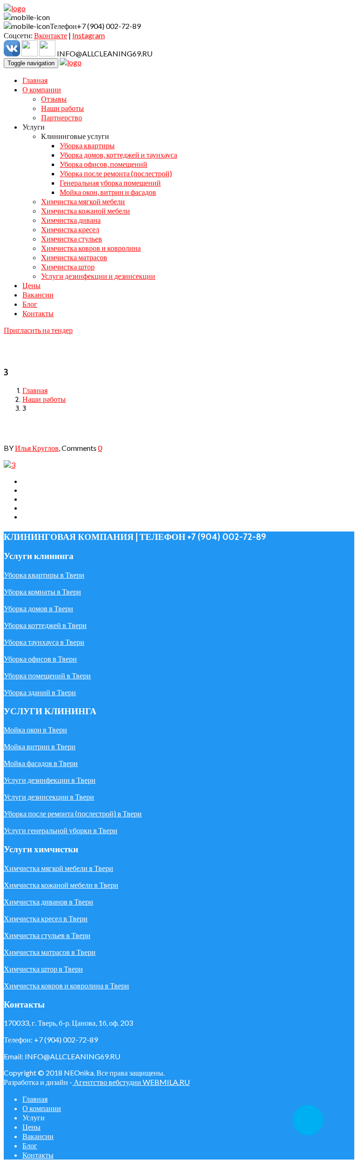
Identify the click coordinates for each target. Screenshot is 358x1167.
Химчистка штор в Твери (43, 968)
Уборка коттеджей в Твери (45, 625)
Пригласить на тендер (38, 329)
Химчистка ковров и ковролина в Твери (66, 985)
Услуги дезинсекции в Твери (49, 796)
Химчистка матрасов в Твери (50, 951)
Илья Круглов (37, 447)
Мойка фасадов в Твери (41, 763)
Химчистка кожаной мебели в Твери (61, 884)
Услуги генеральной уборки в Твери (60, 830)
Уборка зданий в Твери (40, 692)
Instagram (88, 35)
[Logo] (15, 8)
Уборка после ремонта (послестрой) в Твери (73, 813)
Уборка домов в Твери (38, 608)
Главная (35, 390)
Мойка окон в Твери (35, 729)
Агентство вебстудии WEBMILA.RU (131, 1081)
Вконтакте (50, 35)
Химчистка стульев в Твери (47, 935)
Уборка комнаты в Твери (42, 591)
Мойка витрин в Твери (40, 746)
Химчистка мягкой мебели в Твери (58, 867)
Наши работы (44, 399)
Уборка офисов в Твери (40, 658)
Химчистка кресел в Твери (46, 918)
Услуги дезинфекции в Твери (50, 779)
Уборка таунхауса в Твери (44, 641)
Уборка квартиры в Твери (44, 574)
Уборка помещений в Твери (47, 675)
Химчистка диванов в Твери (48, 901)
